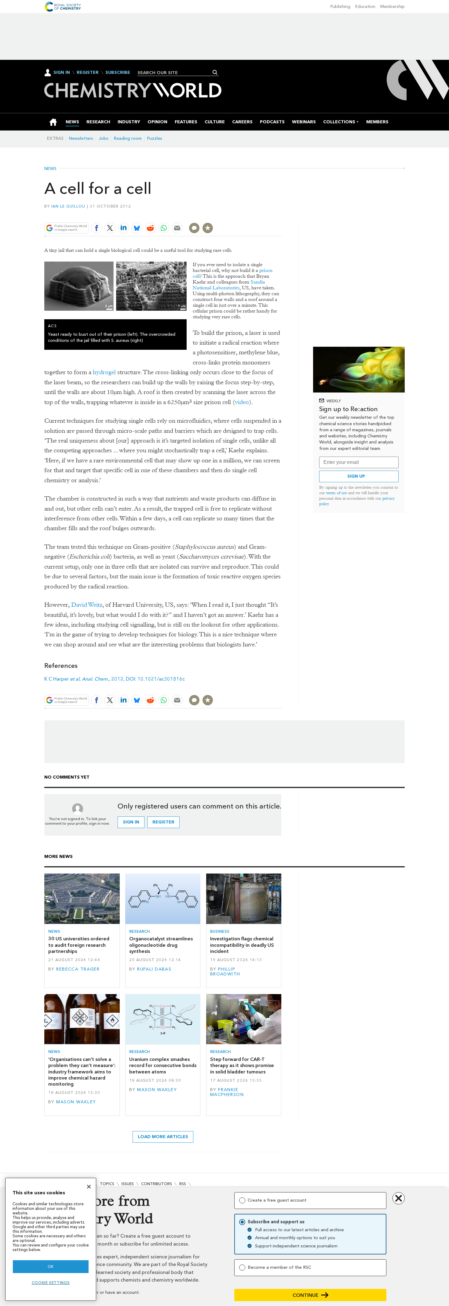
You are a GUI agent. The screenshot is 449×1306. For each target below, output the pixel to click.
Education (365, 6)
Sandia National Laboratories (229, 285)
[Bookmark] (207, 227)
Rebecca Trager (78, 969)
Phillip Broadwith (225, 972)
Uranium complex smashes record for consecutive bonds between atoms (162, 1065)
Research (139, 931)
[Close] (89, 1186)
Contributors (156, 1183)
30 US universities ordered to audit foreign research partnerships (78, 945)
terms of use (336, 492)
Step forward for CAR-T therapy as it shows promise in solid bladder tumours (242, 1065)
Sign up (356, 476)
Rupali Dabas (154, 969)
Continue (306, 1295)
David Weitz (86, 604)
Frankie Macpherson (227, 1092)
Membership (392, 6)
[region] (51, 1239)
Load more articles (163, 1136)
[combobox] (175, 73)
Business (219, 931)
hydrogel (104, 372)
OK (51, 1266)
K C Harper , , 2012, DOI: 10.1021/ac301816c (114, 679)
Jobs (103, 138)
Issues (128, 1183)
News (50, 168)
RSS (182, 1183)
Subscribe (117, 72)
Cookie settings (51, 1282)
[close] (281, 213)
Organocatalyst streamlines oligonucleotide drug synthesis (161, 945)
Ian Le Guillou (68, 206)
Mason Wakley (76, 1102)
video (242, 402)
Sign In (61, 72)
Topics (107, 1183)
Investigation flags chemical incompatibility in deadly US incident (242, 945)
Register (88, 72)
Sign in (131, 822)
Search (215, 72)
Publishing (340, 6)
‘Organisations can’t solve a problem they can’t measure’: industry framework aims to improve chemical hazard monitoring (81, 1071)
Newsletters (81, 138)
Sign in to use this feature (252, 213)
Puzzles (154, 138)
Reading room (128, 138)
